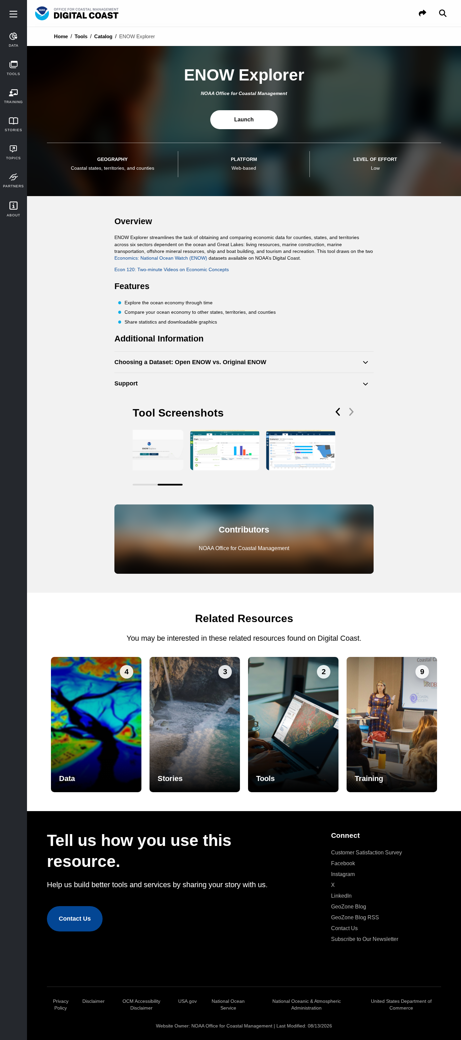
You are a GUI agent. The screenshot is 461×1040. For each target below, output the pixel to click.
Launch (244, 119)
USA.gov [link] (187, 1001)
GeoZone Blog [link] (348, 906)
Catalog (103, 36)
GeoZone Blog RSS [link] (355, 917)
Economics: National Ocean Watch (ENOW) (160, 258)
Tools (81, 36)
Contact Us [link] (75, 918)
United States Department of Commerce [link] (401, 1004)
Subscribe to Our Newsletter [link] (364, 939)
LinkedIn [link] (341, 896)
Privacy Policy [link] (61, 1004)
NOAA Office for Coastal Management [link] (231, 1026)
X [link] (333, 885)
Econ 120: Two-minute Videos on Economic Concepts (171, 269)
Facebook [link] (343, 863)
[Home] (96, 13)
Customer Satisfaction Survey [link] (366, 852)
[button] (422, 13)
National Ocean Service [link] (228, 1004)
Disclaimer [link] (93, 1001)
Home (61, 36)
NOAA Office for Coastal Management (244, 548)
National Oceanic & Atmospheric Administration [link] (306, 1004)
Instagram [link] (343, 874)
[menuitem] (382, 853)
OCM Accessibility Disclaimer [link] (141, 1004)
